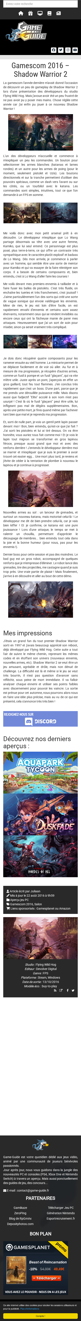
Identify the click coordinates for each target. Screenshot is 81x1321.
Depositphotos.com (20, 1224)
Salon (38, 904)
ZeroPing (20, 1213)
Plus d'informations (29, 1308)
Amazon (64, 908)
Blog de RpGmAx (20, 1218)
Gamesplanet (45, 908)
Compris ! (40, 1316)
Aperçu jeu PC (19, 900)
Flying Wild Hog (46, 964)
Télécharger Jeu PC (61, 1207)
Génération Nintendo (61, 1213)
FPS (45, 973)
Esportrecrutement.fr (61, 1218)
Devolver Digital (46, 969)
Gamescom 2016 (21, 904)
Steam (42, 977)
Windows (54, 977)
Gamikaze (20, 1207)
